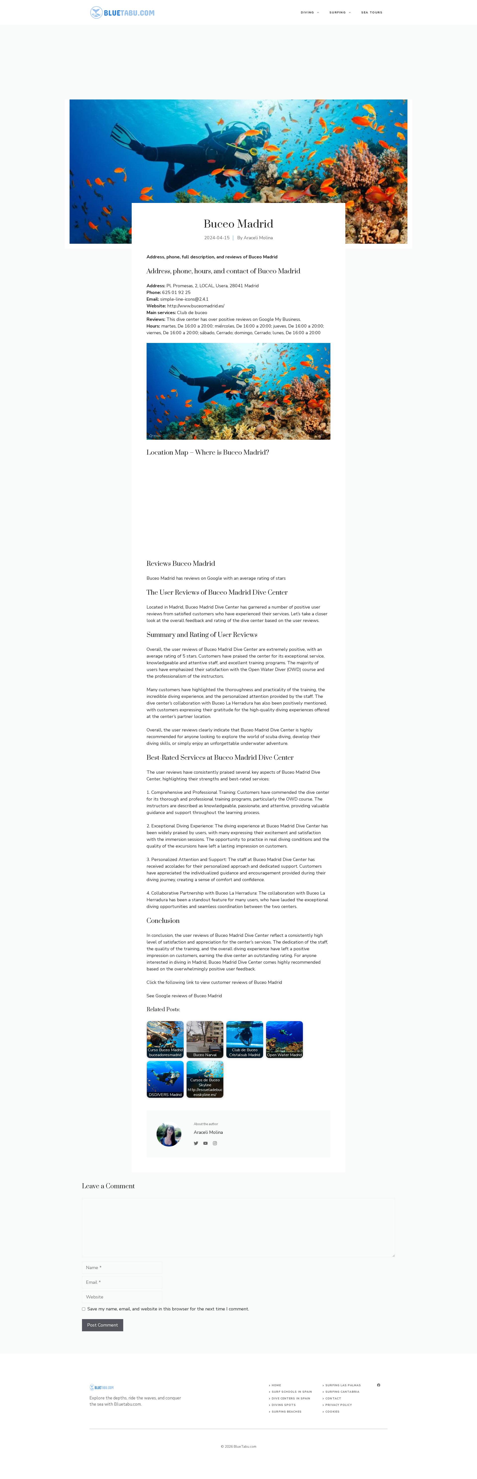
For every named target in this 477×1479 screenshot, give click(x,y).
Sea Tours (372, 12)
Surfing (337, 12)
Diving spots (284, 1405)
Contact (333, 1398)
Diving (307, 12)
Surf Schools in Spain (292, 1392)
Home (276, 1385)
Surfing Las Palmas (343, 1385)
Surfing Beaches (287, 1412)
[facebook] (379, 1385)
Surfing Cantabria (342, 1392)
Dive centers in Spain (291, 1398)
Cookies (332, 1412)
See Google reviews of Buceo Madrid (184, 996)
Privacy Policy (338, 1405)
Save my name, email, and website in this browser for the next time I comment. (168, 1309)
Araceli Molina (258, 238)
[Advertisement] (238, 62)
